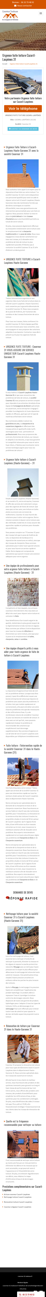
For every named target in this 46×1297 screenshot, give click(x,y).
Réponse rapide (23, 898)
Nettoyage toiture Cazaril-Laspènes (17, 1197)
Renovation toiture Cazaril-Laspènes (18, 1202)
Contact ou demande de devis (24, 129)
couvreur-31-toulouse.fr (25, 1276)
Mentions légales (23, 1282)
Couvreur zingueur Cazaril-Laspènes (17, 1207)
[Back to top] (40, 1291)
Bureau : (23, 2)
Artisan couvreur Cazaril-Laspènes (17, 1194)
